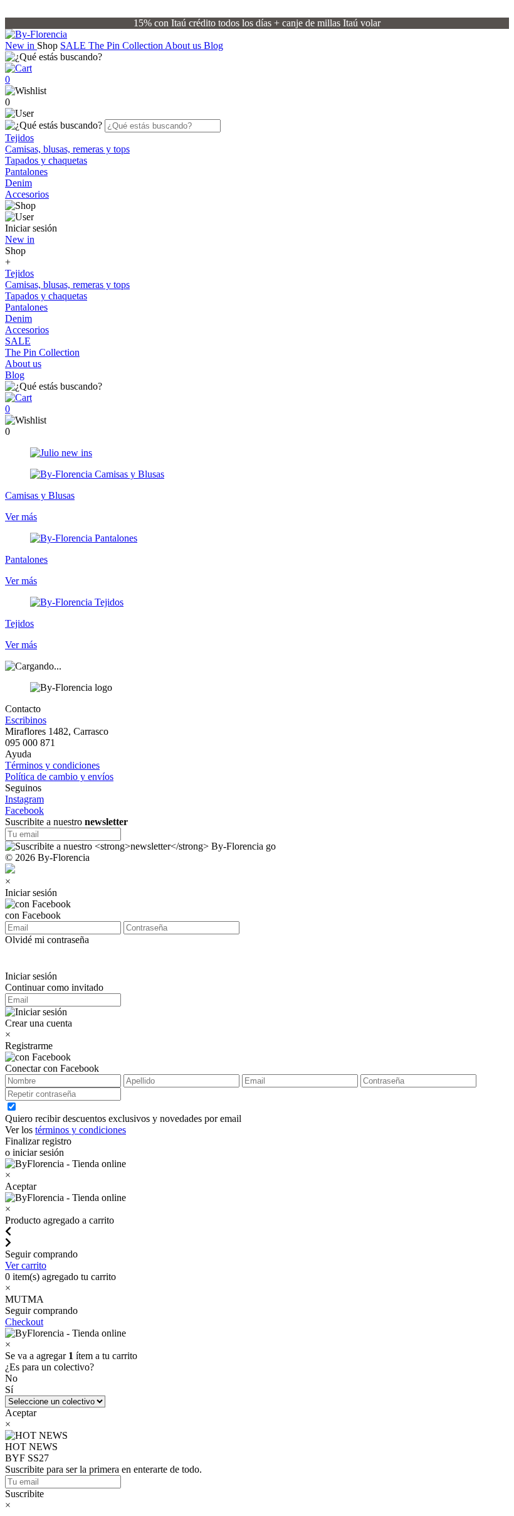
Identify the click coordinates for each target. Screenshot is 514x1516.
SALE (74, 45)
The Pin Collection (126, 45)
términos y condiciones (80, 1129)
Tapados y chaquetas (46, 160)
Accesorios (27, 194)
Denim (18, 183)
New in (21, 45)
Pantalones (26, 171)
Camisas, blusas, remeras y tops (67, 149)
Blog (213, 45)
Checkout (24, 1321)
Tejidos (19, 137)
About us (184, 45)
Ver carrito (25, 1265)
